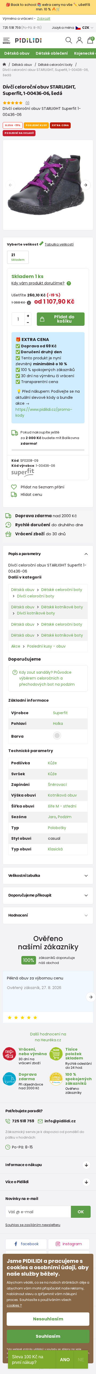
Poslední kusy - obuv (46, 646)
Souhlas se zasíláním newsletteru (32, 1225)
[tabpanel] (48, 185)
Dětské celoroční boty (55, 64)
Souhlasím (48, 1336)
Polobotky (57, 827)
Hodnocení (18, 915)
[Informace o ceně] (29, 303)
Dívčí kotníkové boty (36, 613)
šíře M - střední (62, 806)
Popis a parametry (24, 554)
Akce (15, 646)
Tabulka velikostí (59, 244)
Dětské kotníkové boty (62, 607)
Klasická (55, 849)
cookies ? (14, 1305)
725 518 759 (12, 27)
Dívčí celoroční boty (35, 596)
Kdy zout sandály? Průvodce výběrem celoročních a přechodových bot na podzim (47, 678)
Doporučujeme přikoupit (29, 895)
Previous (10, 185)
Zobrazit (43, 18)
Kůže (52, 763)
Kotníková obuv (62, 795)
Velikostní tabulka (24, 875)
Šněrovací (57, 784)
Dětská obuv (16, 53)
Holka (58, 723)
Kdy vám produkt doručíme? (38, 283)
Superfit (60, 713)
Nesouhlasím (48, 1319)
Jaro (52, 816)
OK (81, 1212)
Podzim (64, 816)
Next (86, 185)
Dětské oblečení (52, 53)
